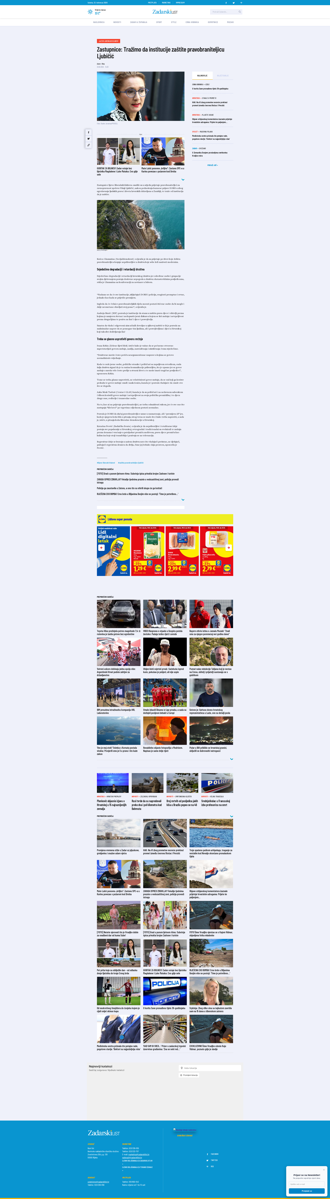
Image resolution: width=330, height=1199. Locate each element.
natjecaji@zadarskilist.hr (132, 1157)
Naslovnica (98, 22)
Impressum (180, 2)
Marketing (166, 2)
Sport (159, 22)
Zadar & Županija (138, 22)
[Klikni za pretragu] (239, 11)
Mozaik (230, 22)
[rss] (241, 2)
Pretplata (152, 2)
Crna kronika (192, 22)
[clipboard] (88, 145)
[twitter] (234, 2)
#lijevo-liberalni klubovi (106, 462)
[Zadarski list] (165, 11)
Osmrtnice (213, 22)
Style (174, 22)
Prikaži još (212, 165)
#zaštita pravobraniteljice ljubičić (131, 462)
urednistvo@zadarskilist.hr (98, 1181)
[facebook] (226, 2)
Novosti (117, 22)
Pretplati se (307, 1191)
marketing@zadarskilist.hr (138, 1154)
